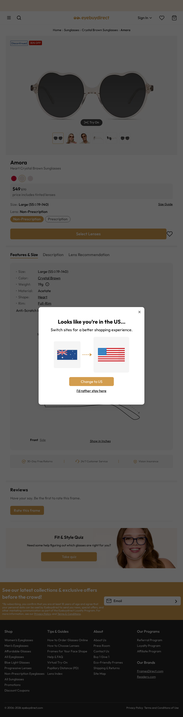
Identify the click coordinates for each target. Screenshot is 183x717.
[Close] (139, 312)
